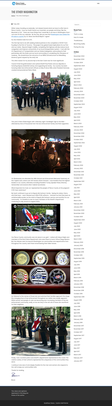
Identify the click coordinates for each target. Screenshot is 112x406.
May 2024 (77, 79)
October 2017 (78, 332)
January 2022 (78, 168)
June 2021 (77, 191)
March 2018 (77, 316)
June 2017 (77, 345)
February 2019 (78, 281)
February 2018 (78, 319)
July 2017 (77, 342)
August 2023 (78, 107)
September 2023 (79, 104)
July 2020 (77, 226)
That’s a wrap (78, 34)
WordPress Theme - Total (51, 403)
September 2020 (79, 220)
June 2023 (77, 114)
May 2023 (77, 117)
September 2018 (79, 297)
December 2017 (79, 326)
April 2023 (77, 120)
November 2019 (79, 252)
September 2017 (79, 335)
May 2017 (77, 348)
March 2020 (78, 239)
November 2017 (79, 329)
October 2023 (78, 101)
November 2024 (79, 59)
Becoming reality (79, 44)
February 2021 (78, 204)
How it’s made (78, 37)
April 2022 (77, 159)
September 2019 (79, 258)
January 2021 (78, 207)
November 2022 (79, 136)
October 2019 (78, 255)
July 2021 (77, 188)
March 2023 (78, 123)
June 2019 (77, 268)
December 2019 (79, 249)
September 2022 (79, 143)
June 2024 (77, 75)
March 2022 (77, 162)
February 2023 (78, 127)
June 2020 (77, 229)
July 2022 (77, 149)
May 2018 (77, 310)
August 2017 (78, 339)
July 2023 (77, 111)
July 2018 (77, 303)
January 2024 (78, 91)
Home (98, 3)
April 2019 (77, 274)
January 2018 (78, 322)
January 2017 (78, 361)
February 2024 (78, 88)
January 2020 (78, 245)
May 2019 (77, 271)
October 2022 (78, 139)
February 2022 (78, 165)
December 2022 (79, 133)
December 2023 (79, 95)
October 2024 (78, 62)
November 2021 (79, 175)
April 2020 (77, 236)
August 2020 (78, 223)
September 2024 (79, 66)
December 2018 (79, 287)
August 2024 (78, 69)
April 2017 (77, 351)
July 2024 (77, 72)
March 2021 (77, 200)
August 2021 (78, 184)
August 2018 (78, 300)
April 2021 (77, 197)
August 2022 (78, 146)
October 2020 (78, 217)
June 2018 (77, 306)
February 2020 (78, 242)
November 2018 (79, 290)
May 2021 (77, 194)
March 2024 (78, 85)
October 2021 (78, 178)
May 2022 (77, 156)
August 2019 (78, 261)
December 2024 (79, 56)
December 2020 (79, 210)
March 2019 (77, 277)
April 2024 (77, 82)
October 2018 (78, 294)
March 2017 (77, 355)
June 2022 (77, 152)
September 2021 (79, 181)
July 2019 (77, 265)
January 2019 (78, 284)
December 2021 (79, 172)
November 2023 (79, 98)
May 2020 (77, 233)
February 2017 (78, 358)
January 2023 (78, 130)
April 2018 (77, 313)
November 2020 (79, 213)
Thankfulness (78, 40)
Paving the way (79, 47)
